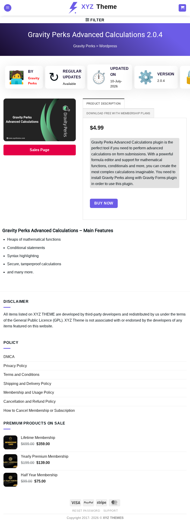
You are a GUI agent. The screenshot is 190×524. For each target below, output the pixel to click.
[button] (7, 8)
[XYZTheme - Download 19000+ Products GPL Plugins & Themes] (95, 8)
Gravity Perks (84, 46)
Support (110, 510)
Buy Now (103, 203)
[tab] (103, 103)
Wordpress (108, 46)
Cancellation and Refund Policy (29, 401)
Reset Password (86, 510)
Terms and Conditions (21, 375)
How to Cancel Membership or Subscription (39, 410)
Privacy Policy (15, 366)
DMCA (9, 357)
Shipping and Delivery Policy (27, 384)
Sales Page (39, 150)
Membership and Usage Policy (28, 392)
